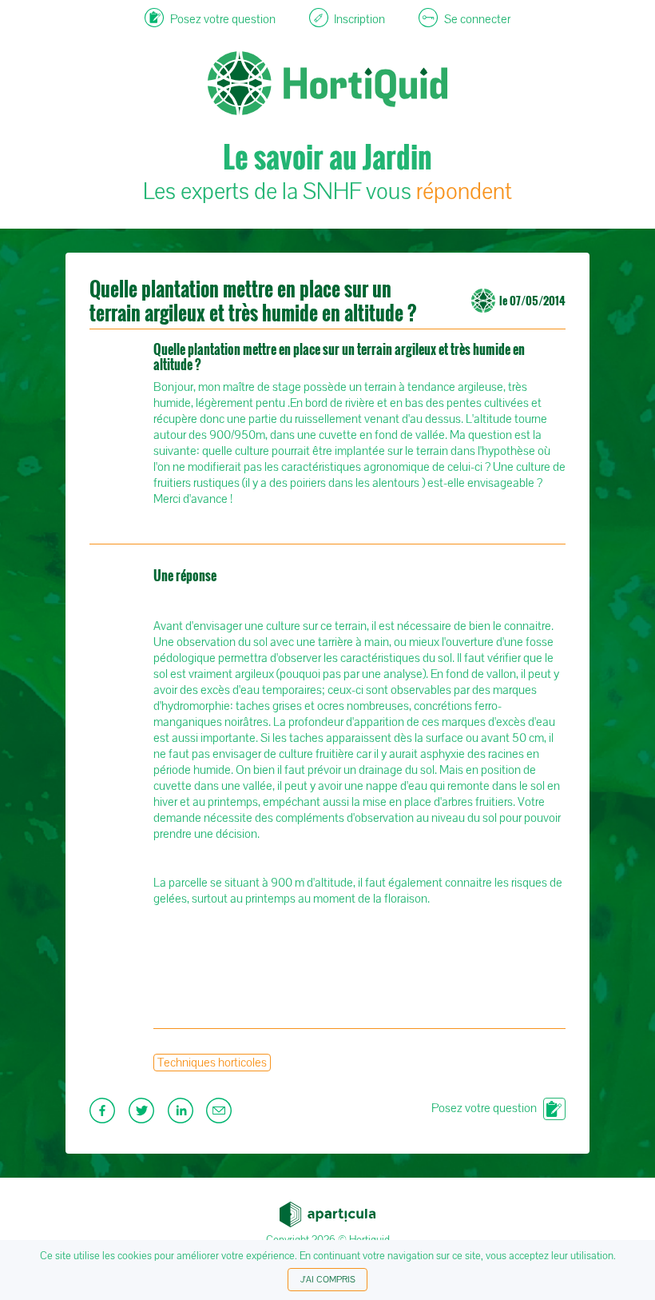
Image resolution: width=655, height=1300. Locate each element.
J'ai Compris (327, 1280)
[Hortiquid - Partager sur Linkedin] (182, 1115)
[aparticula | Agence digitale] (327, 1210)
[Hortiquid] (327, 32)
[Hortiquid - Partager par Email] (221, 1115)
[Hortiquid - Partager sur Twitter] (143, 1115)
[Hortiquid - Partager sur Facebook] (104, 1115)
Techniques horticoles (212, 1063)
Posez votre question (484, 1108)
